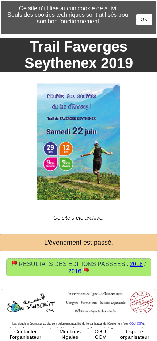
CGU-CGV (136, 323)
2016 (74, 271)
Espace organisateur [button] (134, 334)
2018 (136, 264)
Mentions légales (70, 334)
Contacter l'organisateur (25, 334)
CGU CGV (100, 334)
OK (144, 19)
